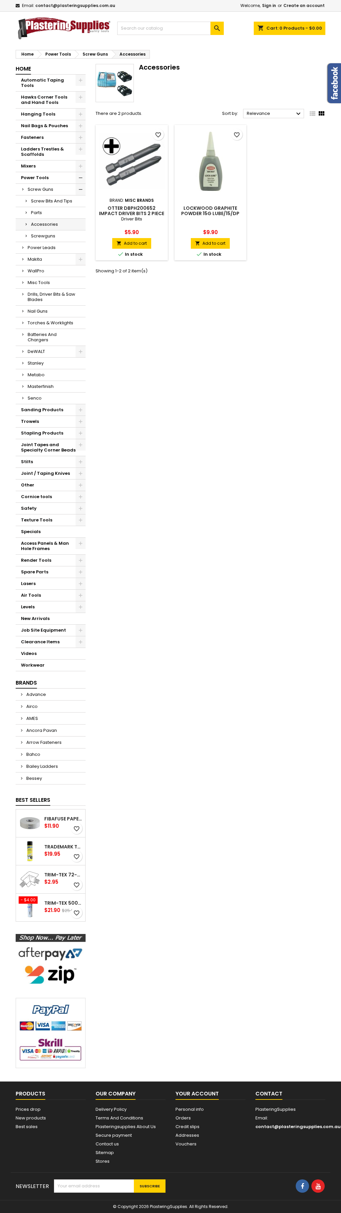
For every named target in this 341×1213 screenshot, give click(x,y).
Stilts (27, 461)
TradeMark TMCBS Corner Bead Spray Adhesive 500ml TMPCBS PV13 (63, 846)
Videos (29, 653)
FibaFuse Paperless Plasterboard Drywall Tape (63, 818)
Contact (268, 1093)
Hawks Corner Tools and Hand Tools (44, 100)
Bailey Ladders (41, 766)
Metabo (36, 375)
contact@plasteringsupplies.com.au (75, 5)
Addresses (187, 1135)
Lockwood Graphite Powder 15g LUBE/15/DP (210, 211)
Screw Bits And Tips (51, 201)
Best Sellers (33, 800)
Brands (26, 683)
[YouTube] (318, 1186)
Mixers (28, 166)
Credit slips (187, 1126)
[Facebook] (302, 1186)
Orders (183, 1118)
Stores (103, 1161)
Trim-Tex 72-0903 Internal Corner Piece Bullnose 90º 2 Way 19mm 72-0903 (63, 874)
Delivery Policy (111, 1109)
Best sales (27, 1126)
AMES (31, 718)
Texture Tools (36, 520)
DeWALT (36, 351)
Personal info (189, 1109)
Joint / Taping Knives (45, 473)
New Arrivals (35, 618)
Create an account (304, 5)
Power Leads (42, 247)
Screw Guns (40, 189)
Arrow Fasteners (43, 742)
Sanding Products (42, 410)
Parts (36, 212)
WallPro (36, 271)
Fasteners (32, 137)
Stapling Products (42, 433)
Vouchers (185, 1144)
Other (27, 485)
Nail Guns (38, 311)
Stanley (36, 363)
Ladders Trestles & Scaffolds (42, 151)
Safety (29, 508)
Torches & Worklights (50, 323)
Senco (35, 398)
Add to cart (132, 243)
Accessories (44, 224)
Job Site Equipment (43, 630)
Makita (35, 259)
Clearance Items (40, 642)
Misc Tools (39, 282)
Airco (31, 706)
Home (23, 69)
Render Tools (36, 560)
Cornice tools (36, 496)
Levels (28, 607)
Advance (35, 694)
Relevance (274, 114)
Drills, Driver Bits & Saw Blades (51, 297)
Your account (197, 1093)
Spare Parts (34, 572)
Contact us (107, 1144)
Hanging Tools (38, 114)
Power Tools (35, 177)
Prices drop (28, 1109)
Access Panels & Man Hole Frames (45, 546)
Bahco (32, 754)
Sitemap (105, 1152)
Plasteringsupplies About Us (126, 1126)
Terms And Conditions (119, 1118)
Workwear (33, 665)
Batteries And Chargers (42, 337)
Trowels (30, 421)
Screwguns (43, 236)
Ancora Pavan (41, 730)
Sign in (269, 5)
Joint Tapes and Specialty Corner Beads (48, 447)
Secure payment (114, 1135)
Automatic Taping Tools (42, 83)
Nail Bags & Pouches (44, 126)
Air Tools (31, 595)
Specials (31, 531)
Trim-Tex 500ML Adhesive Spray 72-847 (63, 903)
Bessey (33, 778)
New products (31, 1118)
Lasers (28, 583)
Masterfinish (41, 386)
